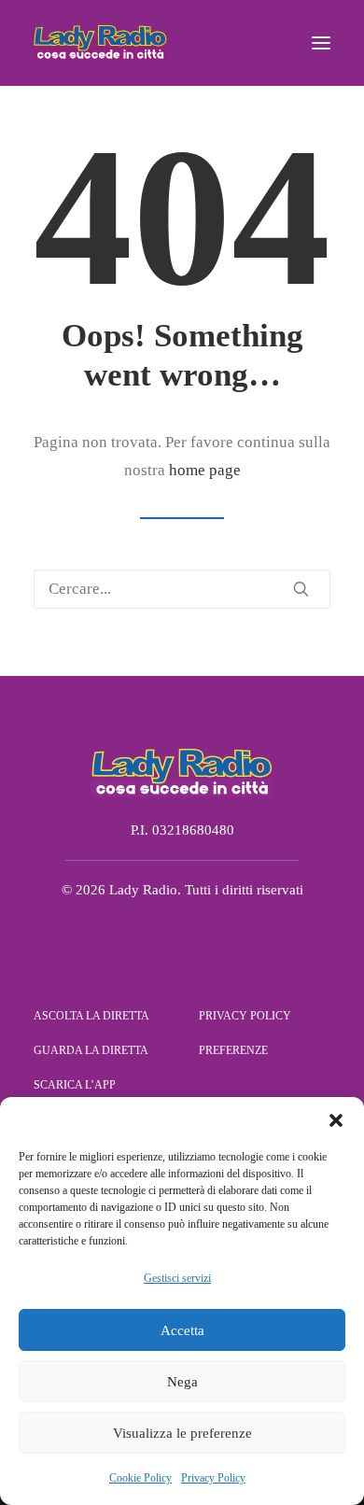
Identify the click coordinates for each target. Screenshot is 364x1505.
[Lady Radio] (100, 43)
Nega (182, 1381)
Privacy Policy (213, 1477)
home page (205, 470)
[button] (336, 1120)
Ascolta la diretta (91, 1015)
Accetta (182, 1330)
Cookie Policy (140, 1477)
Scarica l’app (75, 1084)
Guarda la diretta (91, 1050)
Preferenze (233, 1050)
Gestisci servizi (177, 1278)
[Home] (182, 772)
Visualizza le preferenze (182, 1433)
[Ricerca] (182, 589)
